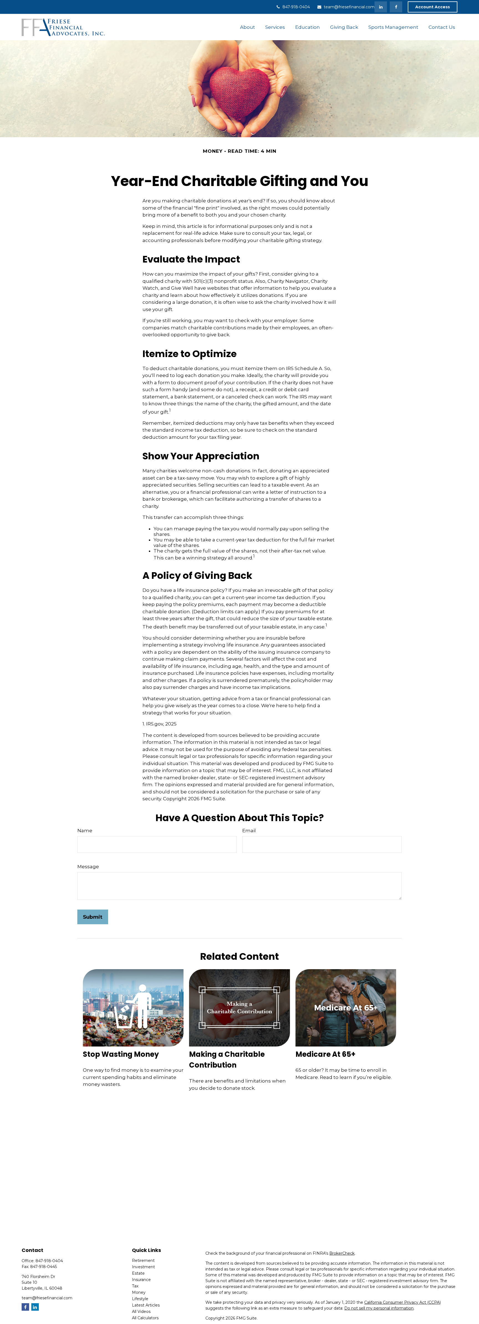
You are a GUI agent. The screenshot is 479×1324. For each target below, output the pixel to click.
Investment (143, 1266)
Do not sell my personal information (379, 1308)
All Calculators (145, 1317)
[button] (247, 27)
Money (139, 1292)
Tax (135, 1286)
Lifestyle (140, 1298)
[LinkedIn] (380, 6)
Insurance (141, 1279)
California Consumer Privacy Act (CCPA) (402, 1302)
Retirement (143, 1260)
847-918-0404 (296, 6)
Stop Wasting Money (121, 1054)
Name (84, 830)
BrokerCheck (342, 1253)
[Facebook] (396, 6)
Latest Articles (146, 1305)
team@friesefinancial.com (349, 6)
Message (88, 866)
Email (249, 830)
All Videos (141, 1311)
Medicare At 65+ (325, 1054)
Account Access (432, 6)
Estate (138, 1273)
